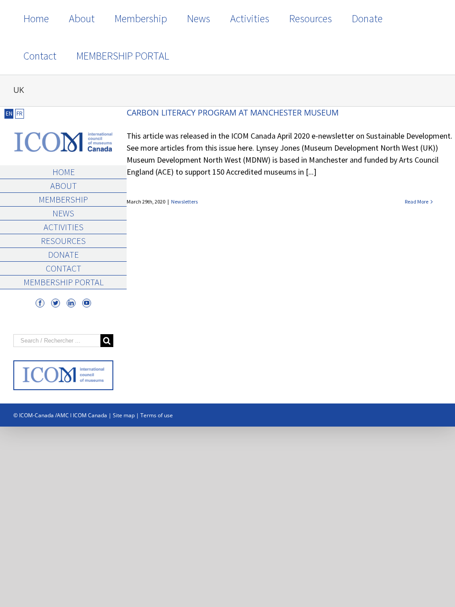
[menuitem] (36, 18)
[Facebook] (40, 303)
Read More (416, 201)
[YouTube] (86, 303)
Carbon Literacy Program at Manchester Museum (233, 112)
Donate (63, 254)
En (9, 113)
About (63, 185)
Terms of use (156, 415)
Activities (64, 226)
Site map (124, 415)
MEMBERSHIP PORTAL (64, 282)
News (63, 213)
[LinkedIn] (71, 303)
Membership (63, 199)
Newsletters (184, 201)
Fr (19, 113)
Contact (63, 268)
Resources (63, 240)
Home (63, 171)
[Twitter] (55, 303)
